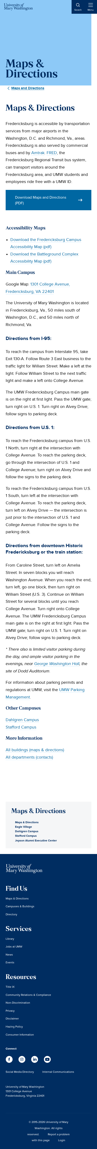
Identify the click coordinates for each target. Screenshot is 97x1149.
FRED (52, 152)
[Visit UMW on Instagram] (22, 1062)
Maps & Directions (27, 822)
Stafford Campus (21, 727)
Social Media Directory (20, 1072)
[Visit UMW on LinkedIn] (35, 1062)
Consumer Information (20, 1035)
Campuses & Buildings (20, 906)
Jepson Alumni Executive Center (36, 840)
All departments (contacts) (29, 757)
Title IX (10, 987)
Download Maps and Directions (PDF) (40, 200)
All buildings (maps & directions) (35, 749)
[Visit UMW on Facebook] (10, 1062)
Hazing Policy (14, 1026)
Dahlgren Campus (22, 719)
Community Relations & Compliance (28, 995)
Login (61, 1140)
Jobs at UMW (14, 946)
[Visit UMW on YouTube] (47, 1062)
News (9, 954)
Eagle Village (23, 827)
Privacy (10, 1011)
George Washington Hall (56, 663)
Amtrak (37, 152)
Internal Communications (58, 1072)
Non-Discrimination (18, 1003)
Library (10, 939)
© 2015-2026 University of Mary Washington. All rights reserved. (47, 1128)
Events (10, 962)
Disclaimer (12, 1018)
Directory (11, 914)
